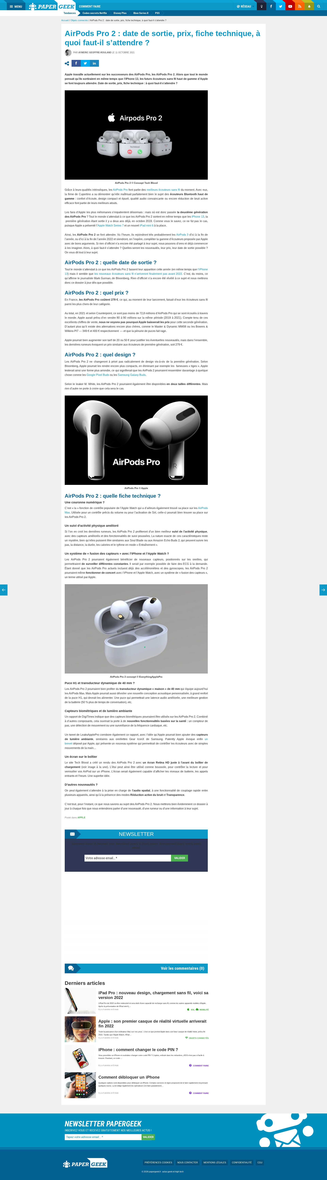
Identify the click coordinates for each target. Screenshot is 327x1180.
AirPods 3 (182, 234)
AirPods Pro (120, 189)
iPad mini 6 (147, 225)
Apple (81, 817)
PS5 (157, 13)
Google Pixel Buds (98, 374)
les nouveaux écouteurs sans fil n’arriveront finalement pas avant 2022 (138, 273)
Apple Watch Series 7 (111, 225)
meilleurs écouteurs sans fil (163, 189)
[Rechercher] (319, 6)
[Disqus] (136, 921)
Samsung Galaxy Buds (132, 374)
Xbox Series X (140, 13)
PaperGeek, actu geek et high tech (52, 5)
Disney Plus (120, 13)
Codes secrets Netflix (95, 13)
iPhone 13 (198, 216)
